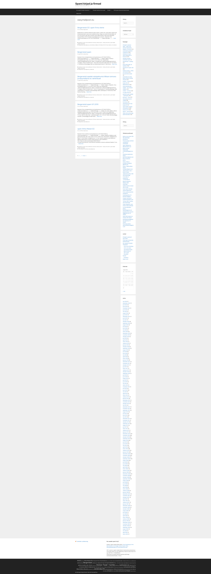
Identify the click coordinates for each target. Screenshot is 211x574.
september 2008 (126, 478)
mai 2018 (125, 355)
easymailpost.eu (87, 44)
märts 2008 (125, 488)
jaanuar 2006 (126, 520)
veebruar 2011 (126, 430)
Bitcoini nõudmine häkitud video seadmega (127, 183)
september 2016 (126, 373)
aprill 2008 (125, 487)
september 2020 (126, 323)
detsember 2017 (126, 361)
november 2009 (126, 455)
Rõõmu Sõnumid (84, 569)
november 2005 (126, 524)
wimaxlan (109, 571)
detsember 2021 (126, 316)
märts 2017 (125, 368)
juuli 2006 (125, 512)
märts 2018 (125, 358)
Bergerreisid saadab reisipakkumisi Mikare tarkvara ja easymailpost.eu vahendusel (96, 77)
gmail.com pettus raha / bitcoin (85, 565)
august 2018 (125, 350)
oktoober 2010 (126, 437)
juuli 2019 (125, 338)
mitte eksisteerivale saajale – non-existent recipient (128, 88)
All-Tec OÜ (99, 560)
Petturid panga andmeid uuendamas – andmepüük (128, 142)
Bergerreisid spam (84, 52)
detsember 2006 (126, 505)
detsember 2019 (126, 333)
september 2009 (126, 458)
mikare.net (92, 69)
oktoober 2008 (126, 477)
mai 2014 (125, 391)
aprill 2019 (125, 340)
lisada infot (125, 83)
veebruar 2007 (126, 502)
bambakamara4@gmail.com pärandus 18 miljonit (128, 221)
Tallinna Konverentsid (118, 569)
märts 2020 (125, 331)
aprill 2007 (125, 498)
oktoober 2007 (126, 497)
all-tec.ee (94, 560)
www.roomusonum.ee (121, 570)
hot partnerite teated (127, 73)
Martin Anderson (89, 567)
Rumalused (125, 102)
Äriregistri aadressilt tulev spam (99, 10)
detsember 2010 (126, 433)
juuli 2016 (125, 375)
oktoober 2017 (126, 365)
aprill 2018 (125, 356)
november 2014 (126, 386)
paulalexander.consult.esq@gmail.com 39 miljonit (128, 213)
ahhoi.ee (86, 148)
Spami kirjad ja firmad (88, 3)
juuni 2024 (125, 306)
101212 (79, 560)
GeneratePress (94, 572)
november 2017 (126, 363)
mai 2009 (125, 465)
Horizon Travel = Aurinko (105, 565)
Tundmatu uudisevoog (82, 541)
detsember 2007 (126, 493)
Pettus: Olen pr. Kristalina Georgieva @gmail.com (127, 163)
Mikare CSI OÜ (103, 44)
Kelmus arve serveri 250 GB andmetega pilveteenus (128, 138)
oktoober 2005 (126, 525)
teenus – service (126, 111)
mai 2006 (125, 514)
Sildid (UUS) (78, 13)
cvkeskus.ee (94, 562)
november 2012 (126, 408)
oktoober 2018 (126, 346)
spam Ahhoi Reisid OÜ (85, 129)
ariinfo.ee (127, 560)
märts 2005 (125, 534)
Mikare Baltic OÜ (111, 567)
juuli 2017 (125, 366)
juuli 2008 (125, 482)
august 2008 (125, 480)
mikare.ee (102, 567)
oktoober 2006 (126, 509)
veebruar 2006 (126, 519)
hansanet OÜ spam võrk (128, 67)
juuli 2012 (125, 413)
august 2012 (125, 411)
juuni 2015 (125, 381)
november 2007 (126, 495)
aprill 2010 (125, 447)
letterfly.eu (117, 565)
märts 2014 (125, 395)
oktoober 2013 (126, 403)
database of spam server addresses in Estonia (87, 42)
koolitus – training (127, 81)
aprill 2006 (125, 515)
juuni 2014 (125, 390)
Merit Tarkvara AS (97, 567)
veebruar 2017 (126, 370)
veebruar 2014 (126, 396)
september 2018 (126, 348)
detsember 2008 (126, 473)
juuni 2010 (125, 443)
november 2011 (126, 420)
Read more (114, 64)
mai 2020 (125, 329)
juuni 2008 (125, 483)
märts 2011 (125, 428)
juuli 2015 (125, 380)
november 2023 (126, 308)
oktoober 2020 (126, 321)
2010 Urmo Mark (127, 248)
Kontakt (108, 10)
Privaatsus (126, 257)
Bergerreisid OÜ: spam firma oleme (90, 28)
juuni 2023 (125, 309)
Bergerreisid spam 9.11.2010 (87, 104)
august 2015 (125, 378)
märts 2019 (125, 341)
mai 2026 (125, 301)
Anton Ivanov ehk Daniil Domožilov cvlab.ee (118, 560)
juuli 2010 (125, 442)
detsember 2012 (126, 406)
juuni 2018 (125, 353)
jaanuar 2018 (126, 360)
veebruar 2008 (126, 490)
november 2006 (126, 507)
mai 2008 (125, 485)
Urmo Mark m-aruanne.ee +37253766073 (126, 178)
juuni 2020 (125, 328)
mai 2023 (125, 311)
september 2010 (126, 438)
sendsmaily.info (99, 569)
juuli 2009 (125, 462)
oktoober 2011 (126, 422)
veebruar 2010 (126, 450)
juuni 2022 (125, 314)
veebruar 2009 (126, 470)
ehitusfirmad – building (128, 61)
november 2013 (126, 401)
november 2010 (126, 435)
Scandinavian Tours (91, 569)
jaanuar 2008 (126, 492)
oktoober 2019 (126, 336)
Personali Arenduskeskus (119, 567)
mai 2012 (125, 417)
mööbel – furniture (127, 90)
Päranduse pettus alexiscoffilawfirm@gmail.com (128, 225)
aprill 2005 (125, 532)
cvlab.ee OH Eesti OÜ (101, 562)
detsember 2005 (126, 522)
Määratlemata (126, 84)
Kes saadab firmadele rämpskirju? (82, 10)
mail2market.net (124, 565)
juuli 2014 (125, 388)
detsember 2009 (126, 453)
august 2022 (125, 313)
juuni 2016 (125, 376)
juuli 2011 (125, 427)
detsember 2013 (126, 400)
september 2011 (126, 423)
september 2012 (126, 410)
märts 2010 (125, 448)
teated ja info (126, 109)
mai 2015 (125, 383)
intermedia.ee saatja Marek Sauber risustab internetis (128, 78)
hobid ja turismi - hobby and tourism (103, 42)
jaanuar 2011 (125, 432)
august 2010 (125, 440)
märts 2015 (125, 385)
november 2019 (126, 334)
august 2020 (125, 324)
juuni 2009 (125, 463)
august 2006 (125, 510)
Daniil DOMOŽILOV (110, 562)
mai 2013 (125, 405)
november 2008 (126, 475)
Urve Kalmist (114, 44)
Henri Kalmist (92, 44)
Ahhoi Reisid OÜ (82, 148)
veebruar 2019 (126, 343)
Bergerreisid (81, 44)
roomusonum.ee (127, 567)
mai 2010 (125, 445)
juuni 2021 (125, 318)
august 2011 (125, 425)
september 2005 (126, 527)
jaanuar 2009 (126, 472)
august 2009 (125, 460)
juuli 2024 (125, 304)
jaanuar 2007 (126, 504)
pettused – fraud (126, 97)
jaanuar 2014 (126, 398)
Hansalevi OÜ (94, 565)
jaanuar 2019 (126, 345)
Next (84, 155)
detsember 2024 (126, 303)
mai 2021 (125, 319)
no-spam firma (126, 92)
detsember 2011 (126, 418)
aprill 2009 (125, 467)
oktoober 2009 (126, 457)
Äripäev (128, 571)
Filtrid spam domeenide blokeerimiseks (121, 10)
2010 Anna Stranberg (128, 246)
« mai (124, 291)
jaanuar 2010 (126, 452)
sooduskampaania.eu (109, 569)
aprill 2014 (125, 393)
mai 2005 (125, 530)
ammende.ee (104, 560)
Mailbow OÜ (97, 44)
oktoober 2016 (126, 371)
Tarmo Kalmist (108, 44)
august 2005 (125, 529)
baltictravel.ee (80, 562)
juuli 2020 (125, 326)
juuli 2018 (125, 351)
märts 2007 (125, 500)
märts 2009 (125, 468)
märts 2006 (125, 517)
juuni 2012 (125, 415)
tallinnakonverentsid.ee (126, 569)
